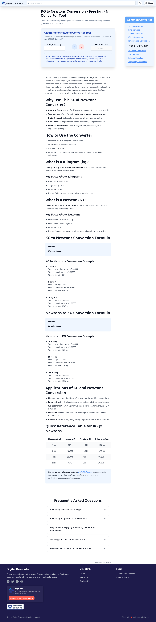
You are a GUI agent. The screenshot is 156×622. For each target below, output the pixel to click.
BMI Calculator (134, 54)
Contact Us (85, 581)
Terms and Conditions (125, 574)
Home (82, 574)
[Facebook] (8, 581)
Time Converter (134, 30)
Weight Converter (135, 37)
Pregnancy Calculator (137, 62)
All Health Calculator (137, 51)
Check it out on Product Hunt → (21, 598)
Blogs (150, 3)
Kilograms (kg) (54, 44)
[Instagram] (17, 581)
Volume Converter (136, 33)
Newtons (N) (101, 44)
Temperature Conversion (139, 41)
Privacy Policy (122, 577)
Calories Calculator (136, 58)
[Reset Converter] (81, 47)
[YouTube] (21, 581)
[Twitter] (12, 581)
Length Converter (135, 26)
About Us (84, 577)
